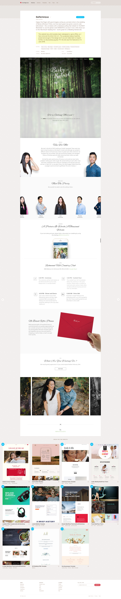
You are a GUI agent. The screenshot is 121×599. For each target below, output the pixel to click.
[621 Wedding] (45, 547)
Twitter (59, 584)
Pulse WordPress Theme (97, 524)
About (100, 596)
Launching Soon (74, 525)
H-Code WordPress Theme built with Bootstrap (14, 566)
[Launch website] (58, 482)
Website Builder (75, 567)
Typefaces (22, 589)
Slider (55, 48)
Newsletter (41, 590)
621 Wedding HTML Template (39, 566)
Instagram (60, 585)
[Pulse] (104, 504)
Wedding (43, 51)
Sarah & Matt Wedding (37, 481)
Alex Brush (43, 53)
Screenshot (80, 17)
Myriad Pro (48, 53)
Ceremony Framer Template (68, 481)
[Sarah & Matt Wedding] (45, 462)
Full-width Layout (57, 46)
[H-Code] (16, 547)
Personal (37, 483)
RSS (59, 590)
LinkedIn (60, 587)
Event (10, 483)
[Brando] (75, 504)
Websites (22, 584)
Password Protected (75, 46)
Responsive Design (45, 48)
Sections (22, 585)
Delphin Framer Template (9, 481)
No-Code (42, 525)
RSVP (52, 48)
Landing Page (37, 525)
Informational (14, 483)
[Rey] (75, 547)
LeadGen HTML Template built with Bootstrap (14, 524)
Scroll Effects (69, 51)
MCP (40, 589)
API (40, 587)
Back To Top (44, 46)
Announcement (5, 483)
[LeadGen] (16, 504)
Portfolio (15, 567)
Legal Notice (90, 596)
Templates (22, 587)
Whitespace (67, 48)
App (3, 525)
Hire (40, 585)
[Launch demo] (29, 482)
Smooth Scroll (61, 48)
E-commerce (7, 525)
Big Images (50, 46)
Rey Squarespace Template (68, 566)
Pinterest (60, 589)
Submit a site (42, 584)
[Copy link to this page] (50, 17)
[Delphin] (16, 462)
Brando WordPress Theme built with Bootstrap (73, 524)
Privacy (96, 596)
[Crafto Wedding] (104, 462)
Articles (21, 590)
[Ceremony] (75, 462)
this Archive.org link (52, 40)
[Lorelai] (45, 504)
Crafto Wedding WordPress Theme (99, 481)
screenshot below (68, 36)
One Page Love (25, 2)
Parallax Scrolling (65, 46)
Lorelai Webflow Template (38, 524)
